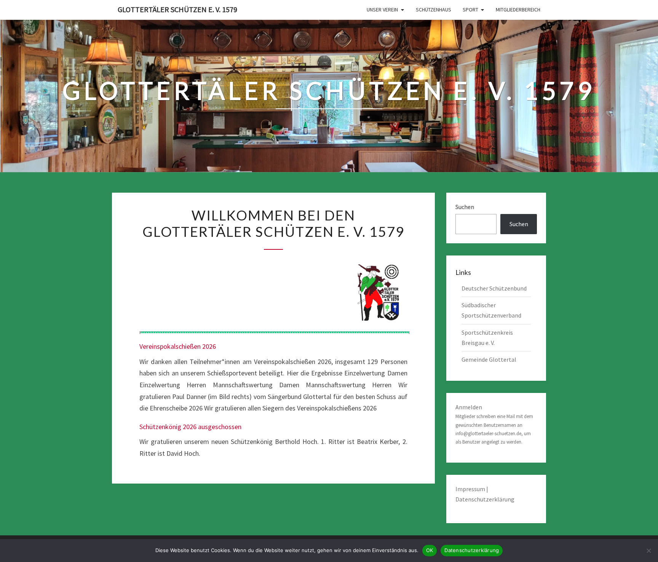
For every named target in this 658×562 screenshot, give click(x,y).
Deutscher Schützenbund (494, 288)
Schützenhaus (433, 9)
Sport (470, 9)
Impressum (470, 489)
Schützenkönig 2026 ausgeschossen (190, 426)
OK (429, 550)
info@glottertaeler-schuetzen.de (488, 433)
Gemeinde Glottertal (489, 359)
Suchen (464, 207)
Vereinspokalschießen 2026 (177, 346)
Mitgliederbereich (518, 9)
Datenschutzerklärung (484, 499)
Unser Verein (382, 9)
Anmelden (468, 407)
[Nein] (648, 550)
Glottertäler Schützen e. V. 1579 (177, 9)
